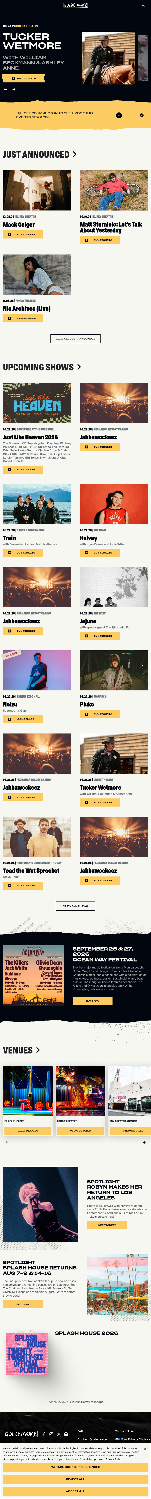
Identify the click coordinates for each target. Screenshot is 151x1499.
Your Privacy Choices (135, 1439)
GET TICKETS (107, 1225)
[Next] (144, 1142)
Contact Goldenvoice (92, 1439)
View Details (27, 1131)
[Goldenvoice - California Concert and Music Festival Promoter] (75, 5)
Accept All (75, 1491)
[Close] (145, 1449)
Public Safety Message (87, 1402)
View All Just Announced (75, 339)
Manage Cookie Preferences (75, 1467)
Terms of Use (124, 1431)
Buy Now (92, 1001)
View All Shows (75, 906)
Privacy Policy (114, 1459)
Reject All (75, 1479)
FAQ (80, 1431)
